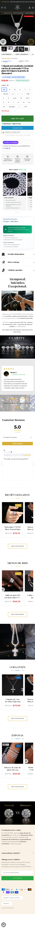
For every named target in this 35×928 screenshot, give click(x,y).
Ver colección (17, 546)
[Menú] (2, 8)
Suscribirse (17, 878)
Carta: (5, 85)
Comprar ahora (17, 128)
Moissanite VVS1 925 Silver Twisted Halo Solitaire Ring (12, 529)
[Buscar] (6, 8)
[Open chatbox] (3, 924)
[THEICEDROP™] (17, 7)
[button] (9, 58)
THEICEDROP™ (10, 908)
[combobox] (31, 437)
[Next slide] (33, 464)
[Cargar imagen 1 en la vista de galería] (17, 30)
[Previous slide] (2, 464)
